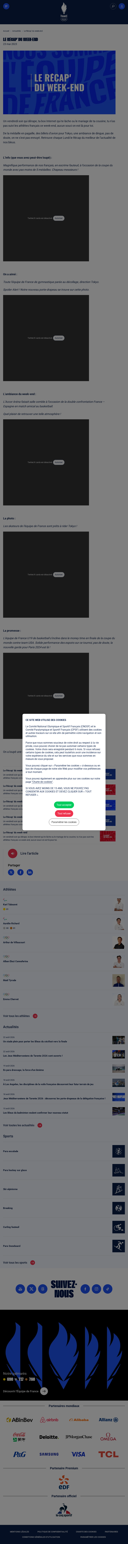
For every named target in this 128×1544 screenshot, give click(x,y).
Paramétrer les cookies (64, 822)
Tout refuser (64, 813)
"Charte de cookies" (42, 781)
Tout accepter (64, 804)
